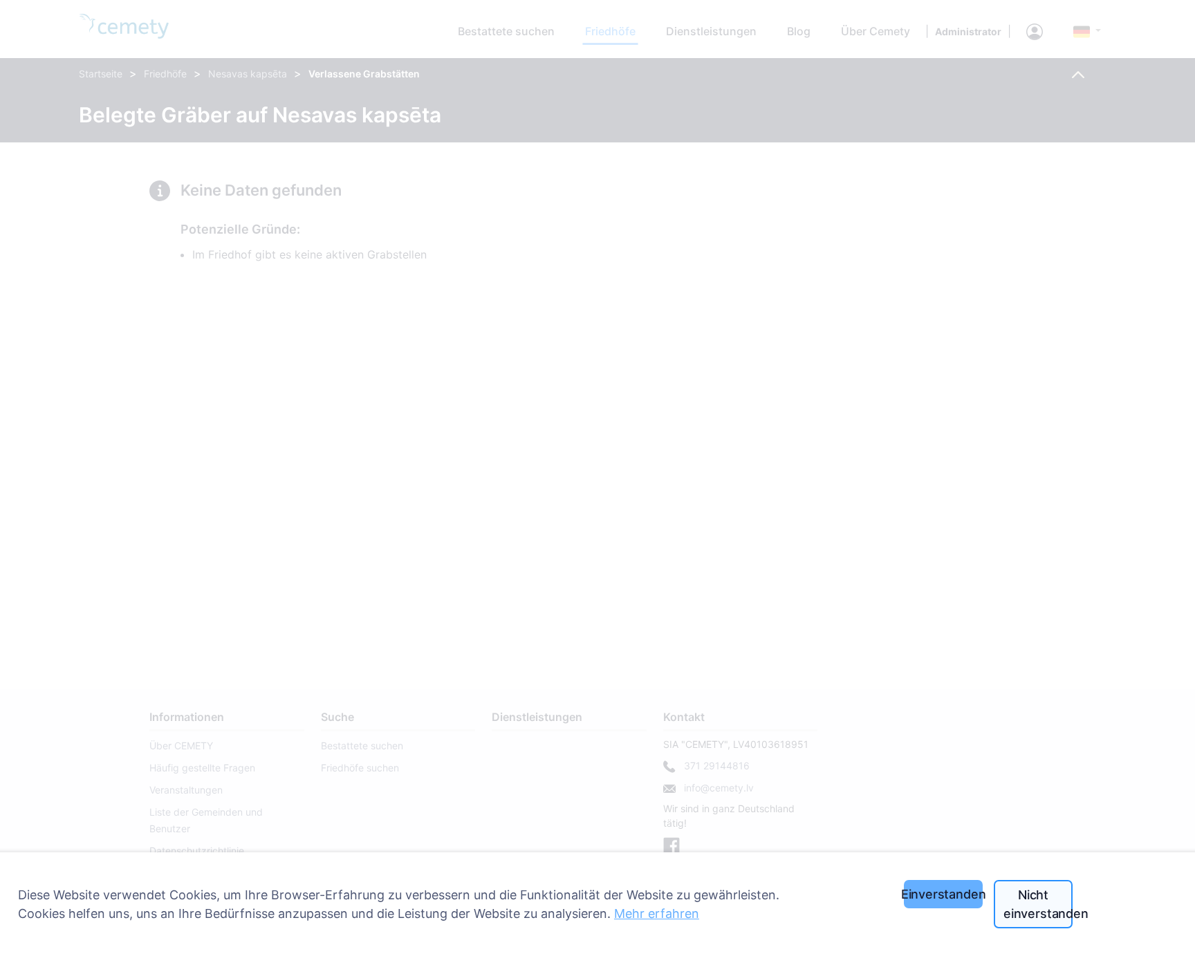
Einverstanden (943, 894)
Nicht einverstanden (1038, 904)
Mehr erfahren (656, 913)
